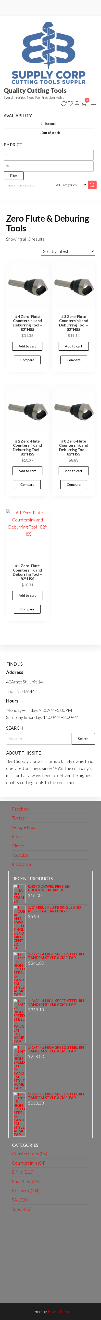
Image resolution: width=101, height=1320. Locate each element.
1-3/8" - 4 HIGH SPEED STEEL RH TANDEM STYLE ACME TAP (56, 1002)
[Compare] (64, 104)
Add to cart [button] (27, 346)
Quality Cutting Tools (35, 90)
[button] (93, 105)
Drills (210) (22, 1172)
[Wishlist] (70, 104)
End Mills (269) (26, 1181)
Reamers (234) (25, 1190)
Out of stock (50, 133)
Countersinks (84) (28, 1163)
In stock (50, 124)
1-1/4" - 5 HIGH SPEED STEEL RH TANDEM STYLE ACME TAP (56, 1049)
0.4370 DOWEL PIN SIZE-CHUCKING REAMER (49, 888)
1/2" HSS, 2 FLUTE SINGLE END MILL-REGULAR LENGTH (54, 909)
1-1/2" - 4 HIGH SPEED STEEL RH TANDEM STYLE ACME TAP (56, 956)
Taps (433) (21, 1209)
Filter (13, 176)
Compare (27, 360)
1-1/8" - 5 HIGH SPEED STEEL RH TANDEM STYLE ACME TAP (56, 1096)
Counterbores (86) (29, 1153)
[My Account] (77, 104)
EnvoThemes (60, 1311)
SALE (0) (20, 1199)
